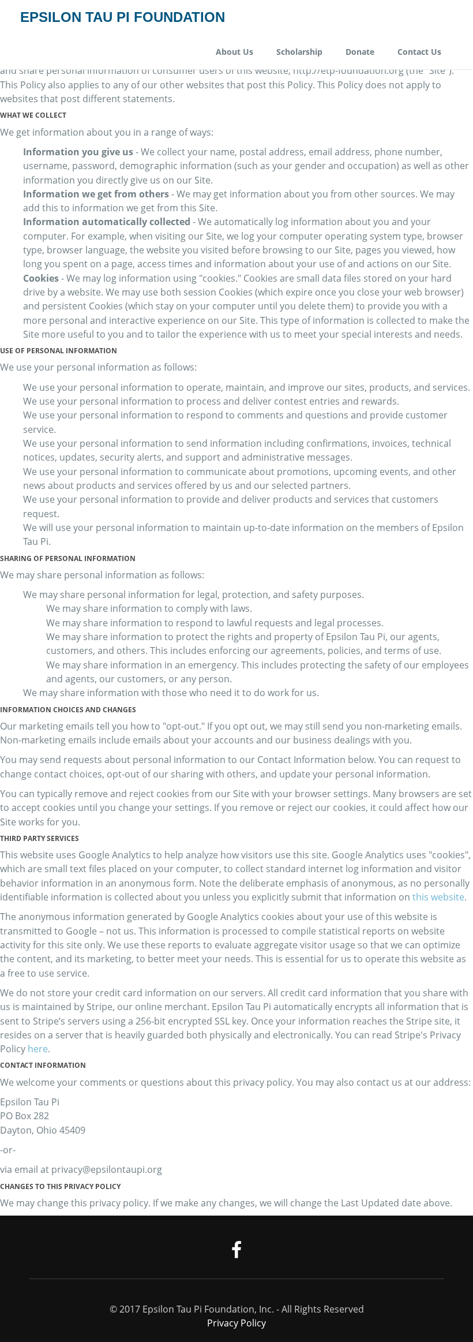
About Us (234, 51)
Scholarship (299, 51)
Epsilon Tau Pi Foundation (122, 17)
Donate (360, 51)
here (38, 1048)
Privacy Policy (236, 1323)
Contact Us (419, 51)
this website (438, 897)
